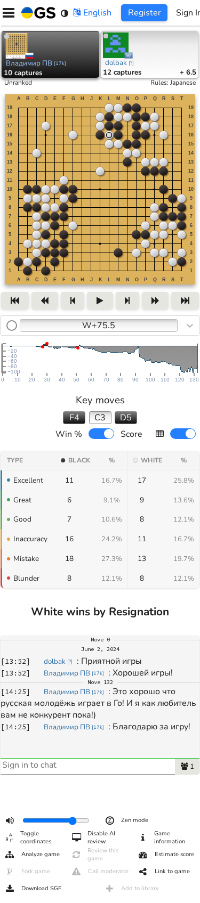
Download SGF (41, 888)
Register (144, 13)
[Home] (36, 12)
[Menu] (8, 13)
